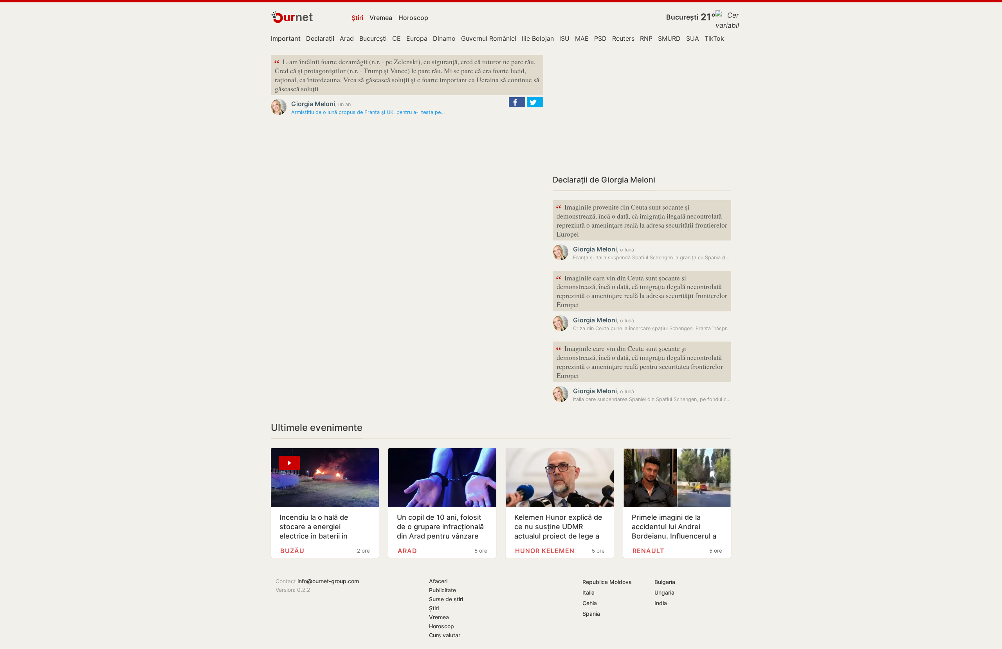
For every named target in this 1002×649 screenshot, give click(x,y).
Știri (357, 18)
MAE (582, 38)
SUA (692, 38)
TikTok (714, 38)
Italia (588, 592)
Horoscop (413, 18)
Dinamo (444, 38)
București (682, 17)
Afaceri (438, 581)
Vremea (380, 18)
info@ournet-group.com (328, 581)
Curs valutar (444, 635)
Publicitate (442, 590)
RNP (646, 38)
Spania (591, 613)
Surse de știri (446, 599)
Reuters (623, 38)
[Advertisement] (642, 110)
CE (396, 38)
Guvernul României (488, 38)
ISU (564, 38)
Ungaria (664, 592)
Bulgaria (664, 581)
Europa (416, 38)
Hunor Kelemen (545, 551)
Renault (649, 551)
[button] (517, 102)
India (660, 603)
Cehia (589, 603)
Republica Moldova (607, 581)
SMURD (669, 38)
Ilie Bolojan (538, 38)
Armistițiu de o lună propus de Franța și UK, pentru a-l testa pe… (368, 112)
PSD (600, 38)
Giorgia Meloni (313, 104)
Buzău (292, 551)
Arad (347, 38)
